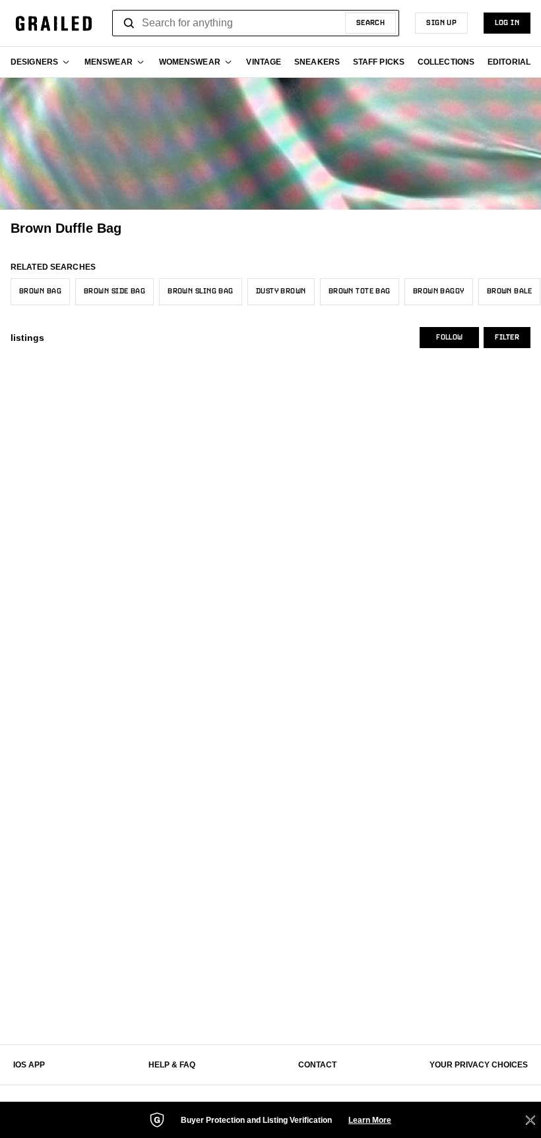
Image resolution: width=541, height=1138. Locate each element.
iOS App (29, 1064)
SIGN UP (441, 23)
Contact (317, 1064)
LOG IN (507, 23)
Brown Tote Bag (360, 291)
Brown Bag (40, 291)
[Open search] (129, 23)
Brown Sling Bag (201, 291)
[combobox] (255, 23)
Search (370, 23)
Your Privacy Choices (479, 1064)
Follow (449, 337)
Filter (507, 337)
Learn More (369, 1120)
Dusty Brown (281, 291)
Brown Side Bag (114, 291)
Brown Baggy (438, 291)
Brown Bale (509, 291)
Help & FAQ (171, 1064)
